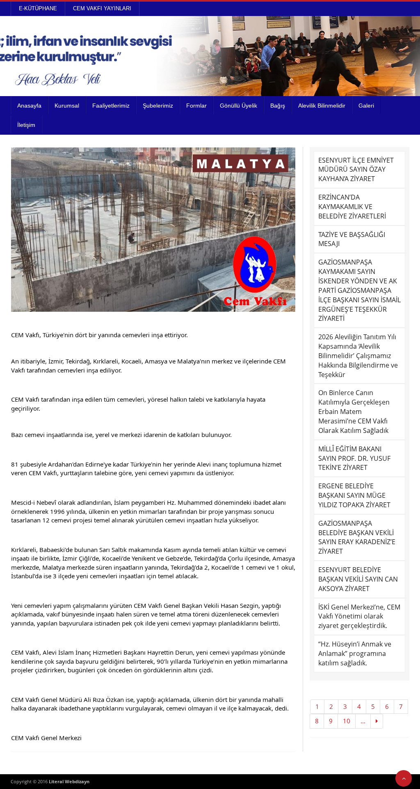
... (363, 721)
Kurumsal (67, 105)
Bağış (277, 105)
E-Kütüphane (38, 8)
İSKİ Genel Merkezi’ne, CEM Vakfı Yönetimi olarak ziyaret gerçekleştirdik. (359, 616)
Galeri (366, 105)
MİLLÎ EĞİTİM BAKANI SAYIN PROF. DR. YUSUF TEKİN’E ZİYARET (354, 458)
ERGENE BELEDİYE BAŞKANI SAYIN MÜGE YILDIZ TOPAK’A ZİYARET (354, 495)
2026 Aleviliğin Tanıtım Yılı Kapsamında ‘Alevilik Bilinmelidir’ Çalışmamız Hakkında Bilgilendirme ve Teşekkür (358, 355)
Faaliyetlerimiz (111, 105)
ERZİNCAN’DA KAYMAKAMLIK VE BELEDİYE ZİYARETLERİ (352, 207)
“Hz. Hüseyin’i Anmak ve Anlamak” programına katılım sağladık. (354, 653)
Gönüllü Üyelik (238, 105)
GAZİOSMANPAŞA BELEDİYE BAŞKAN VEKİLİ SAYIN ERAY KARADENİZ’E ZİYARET (356, 537)
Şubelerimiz (158, 105)
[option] (153, 229)
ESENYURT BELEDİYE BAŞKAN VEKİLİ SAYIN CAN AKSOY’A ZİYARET (358, 579)
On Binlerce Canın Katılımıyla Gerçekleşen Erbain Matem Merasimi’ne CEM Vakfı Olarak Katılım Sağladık (354, 411)
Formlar (196, 105)
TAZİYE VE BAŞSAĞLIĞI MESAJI (351, 239)
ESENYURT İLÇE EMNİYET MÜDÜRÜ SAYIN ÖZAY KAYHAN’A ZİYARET (356, 170)
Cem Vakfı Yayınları (102, 8)
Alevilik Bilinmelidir (321, 105)
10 (346, 721)
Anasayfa (29, 105)
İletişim (26, 125)
